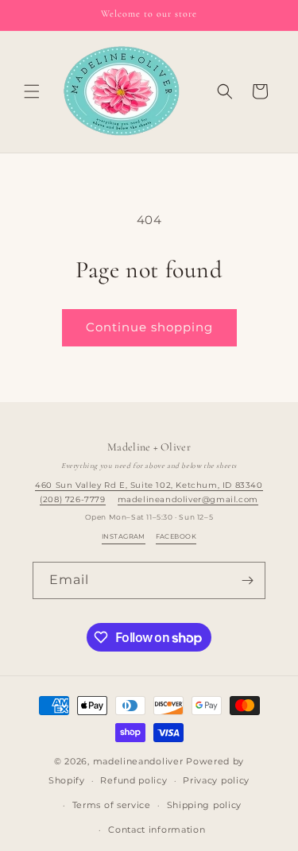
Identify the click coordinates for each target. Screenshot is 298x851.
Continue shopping (149, 327)
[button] (31, 91)
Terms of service (111, 804)
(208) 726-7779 (72, 499)
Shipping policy (204, 804)
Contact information (156, 829)
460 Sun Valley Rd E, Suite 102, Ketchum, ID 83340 (148, 485)
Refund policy (133, 780)
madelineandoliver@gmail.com (188, 499)
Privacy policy (216, 780)
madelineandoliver (138, 761)
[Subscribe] (247, 580)
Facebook (176, 536)
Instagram (123, 536)
